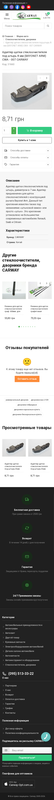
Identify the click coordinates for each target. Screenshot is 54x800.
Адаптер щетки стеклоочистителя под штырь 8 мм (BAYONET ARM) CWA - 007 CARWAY (13, 466)
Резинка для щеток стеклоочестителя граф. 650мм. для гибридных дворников (13, 308)
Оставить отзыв (27, 378)
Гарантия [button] (14, 164)
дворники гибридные (27, 405)
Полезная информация (13, 3)
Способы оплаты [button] (19, 157)
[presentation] (40, 78)
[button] (19, 326)
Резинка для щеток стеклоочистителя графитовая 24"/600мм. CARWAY (40, 308)
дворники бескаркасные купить (27, 414)
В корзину (36, 130)
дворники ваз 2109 (39, 400)
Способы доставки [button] (20, 150)
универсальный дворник (17, 400)
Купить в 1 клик (27, 140)
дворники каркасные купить (27, 409)
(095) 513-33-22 (21, 674)
